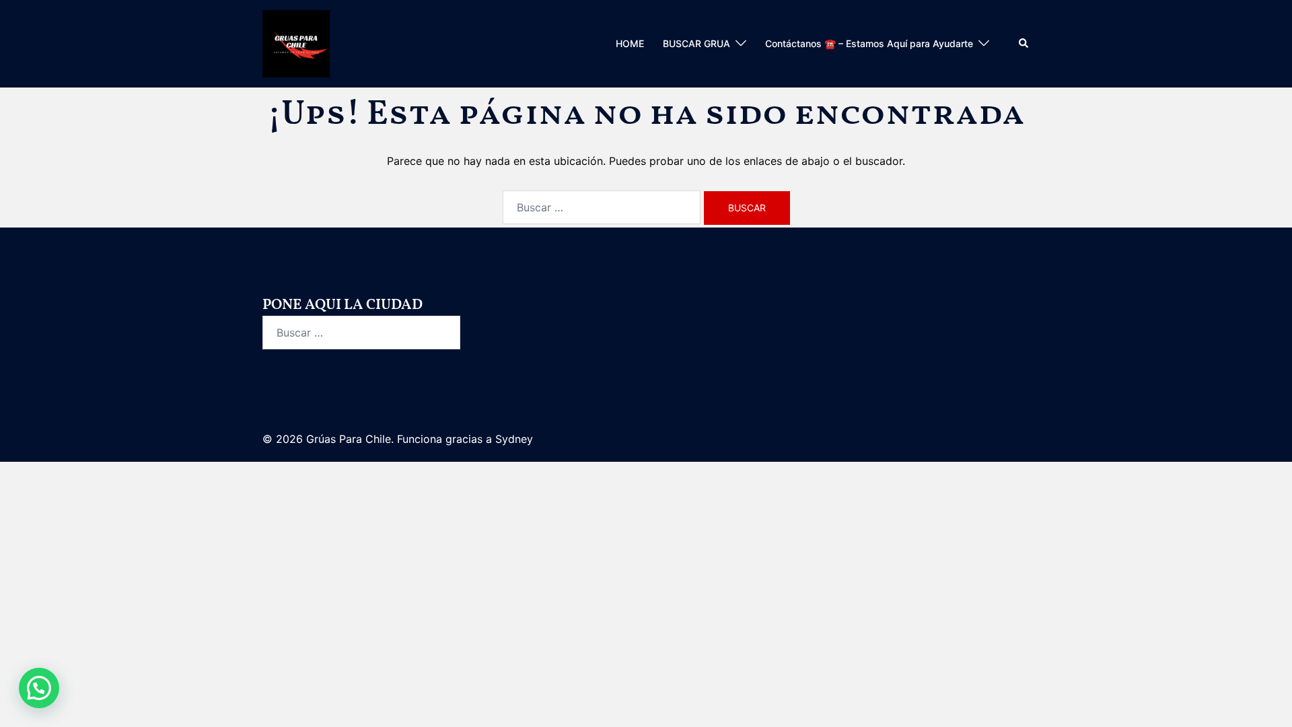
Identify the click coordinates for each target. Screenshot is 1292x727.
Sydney (514, 439)
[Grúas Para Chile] (296, 42)
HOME (630, 43)
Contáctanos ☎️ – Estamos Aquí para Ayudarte (869, 43)
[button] (1024, 43)
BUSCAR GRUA (696, 43)
